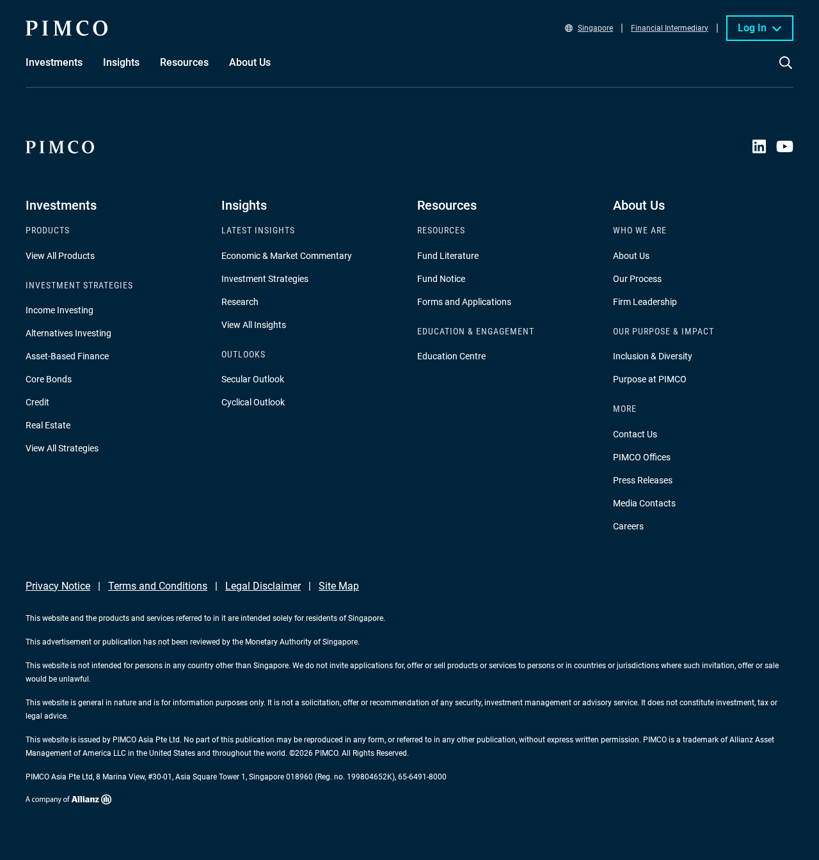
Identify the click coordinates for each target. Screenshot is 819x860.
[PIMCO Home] (66, 28)
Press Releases (642, 480)
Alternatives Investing (68, 333)
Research (239, 302)
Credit (37, 402)
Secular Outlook (252, 379)
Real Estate (48, 425)
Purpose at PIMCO (650, 379)
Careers (628, 526)
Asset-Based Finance (67, 356)
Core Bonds (49, 379)
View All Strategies (62, 448)
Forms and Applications (464, 302)
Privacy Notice (58, 586)
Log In (752, 28)
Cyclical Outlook (253, 402)
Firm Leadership (645, 302)
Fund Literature (448, 256)
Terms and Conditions (157, 586)
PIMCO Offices (642, 457)
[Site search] (785, 71)
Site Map (339, 586)
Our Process (637, 279)
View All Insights (253, 325)
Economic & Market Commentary (286, 256)
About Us (631, 256)
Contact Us (635, 434)
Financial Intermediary (669, 28)
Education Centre (451, 356)
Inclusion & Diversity (652, 356)
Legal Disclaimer (263, 586)
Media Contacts (644, 503)
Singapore (595, 28)
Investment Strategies (264, 279)
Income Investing (59, 310)
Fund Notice (441, 279)
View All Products (60, 256)
